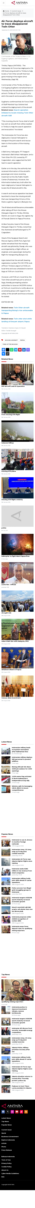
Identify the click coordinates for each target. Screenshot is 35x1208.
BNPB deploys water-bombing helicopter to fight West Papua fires (15, 555)
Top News (5, 974)
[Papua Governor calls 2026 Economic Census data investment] (17, 686)
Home (7, 11)
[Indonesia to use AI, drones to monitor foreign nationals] (5, 843)
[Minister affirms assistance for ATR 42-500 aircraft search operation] (17, 374)
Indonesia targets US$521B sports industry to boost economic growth (22, 900)
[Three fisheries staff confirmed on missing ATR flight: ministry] (17, 488)
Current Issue (16, 11)
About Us (4, 1170)
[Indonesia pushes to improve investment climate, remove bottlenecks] (5, 1010)
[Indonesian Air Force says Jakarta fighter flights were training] (5, 862)
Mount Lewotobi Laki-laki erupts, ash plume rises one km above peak (22, 909)
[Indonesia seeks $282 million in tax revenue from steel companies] (5, 871)
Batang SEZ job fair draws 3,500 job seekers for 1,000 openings (22, 769)
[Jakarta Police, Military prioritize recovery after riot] (5, 1050)
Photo (3, 1147)
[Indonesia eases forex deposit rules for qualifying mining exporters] (5, 929)
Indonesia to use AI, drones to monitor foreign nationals (22, 842)
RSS (2, 1177)
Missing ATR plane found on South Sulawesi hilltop (14, 442)
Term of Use (6, 1160)
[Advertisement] (17, 721)
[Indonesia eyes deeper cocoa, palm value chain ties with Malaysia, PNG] (17, 629)
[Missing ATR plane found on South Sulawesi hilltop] (17, 431)
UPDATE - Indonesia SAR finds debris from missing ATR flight (15, 413)
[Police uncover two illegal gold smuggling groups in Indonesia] (5, 891)
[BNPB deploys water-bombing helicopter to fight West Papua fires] (17, 544)
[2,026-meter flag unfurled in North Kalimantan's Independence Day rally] (5, 779)
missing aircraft (11, 340)
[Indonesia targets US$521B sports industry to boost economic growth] (5, 900)
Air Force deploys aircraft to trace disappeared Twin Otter (14, 14)
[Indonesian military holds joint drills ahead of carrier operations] (5, 881)
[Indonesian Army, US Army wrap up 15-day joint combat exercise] (5, 852)
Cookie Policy (6, 1167)
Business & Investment (10, 1136)
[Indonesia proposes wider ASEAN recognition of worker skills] (5, 920)
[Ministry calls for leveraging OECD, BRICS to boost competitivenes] (5, 789)
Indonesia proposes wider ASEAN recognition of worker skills (21, 919)
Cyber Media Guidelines (10, 1173)
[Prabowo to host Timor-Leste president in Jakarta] (5, 1089)
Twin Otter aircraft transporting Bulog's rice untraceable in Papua (17, 310)
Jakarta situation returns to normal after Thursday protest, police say (22, 1078)
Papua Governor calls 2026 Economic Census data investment (16, 697)
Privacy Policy (6, 1163)
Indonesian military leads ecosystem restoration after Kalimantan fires (21, 750)
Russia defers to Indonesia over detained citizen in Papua (14, 668)
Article (3, 1143)
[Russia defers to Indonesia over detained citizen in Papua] (17, 658)
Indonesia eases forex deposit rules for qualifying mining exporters (22, 928)
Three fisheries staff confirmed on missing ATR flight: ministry (14, 498)
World (3, 1133)
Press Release (6, 1150)
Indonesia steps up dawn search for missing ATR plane (15, 470)
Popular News (7, 834)
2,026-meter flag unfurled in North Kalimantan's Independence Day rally (21, 778)
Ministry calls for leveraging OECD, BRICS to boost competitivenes (22, 788)
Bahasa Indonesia (8, 1156)
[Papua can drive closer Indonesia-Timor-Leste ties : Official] (17, 573)
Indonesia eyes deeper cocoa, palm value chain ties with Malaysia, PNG (15, 640)
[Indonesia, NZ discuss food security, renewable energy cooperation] (5, 1031)
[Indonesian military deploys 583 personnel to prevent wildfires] (5, 760)
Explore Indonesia (8, 1140)
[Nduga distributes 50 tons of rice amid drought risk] (17, 601)
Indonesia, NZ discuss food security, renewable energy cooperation (22, 1030)
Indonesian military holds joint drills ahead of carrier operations (22, 880)
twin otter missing (10, 344)
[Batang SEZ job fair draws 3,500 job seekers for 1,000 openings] (5, 770)
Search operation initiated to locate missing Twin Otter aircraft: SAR (17, 113)
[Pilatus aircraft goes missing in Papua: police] (17, 516)
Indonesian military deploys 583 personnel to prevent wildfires (22, 759)
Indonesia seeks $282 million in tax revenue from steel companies (22, 871)
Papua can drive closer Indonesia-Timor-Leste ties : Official (17, 583)
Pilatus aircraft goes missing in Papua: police (16, 527)
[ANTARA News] (19, 2)
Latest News (6, 742)
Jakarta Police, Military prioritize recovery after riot (21, 1050)
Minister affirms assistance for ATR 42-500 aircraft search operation (16, 385)
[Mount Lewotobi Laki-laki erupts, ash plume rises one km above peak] (5, 910)
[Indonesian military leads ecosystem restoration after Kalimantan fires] (5, 750)
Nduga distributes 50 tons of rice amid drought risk (16, 612)
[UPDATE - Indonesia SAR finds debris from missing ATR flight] (17, 403)
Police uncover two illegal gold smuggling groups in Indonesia (21, 890)
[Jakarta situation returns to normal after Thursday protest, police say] (5, 1079)
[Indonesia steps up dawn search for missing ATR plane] (17, 459)
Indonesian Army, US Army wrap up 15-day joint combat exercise (21, 851)
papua (22, 340)
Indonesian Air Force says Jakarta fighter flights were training (22, 861)
